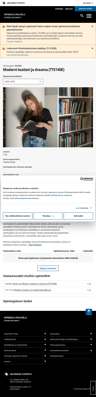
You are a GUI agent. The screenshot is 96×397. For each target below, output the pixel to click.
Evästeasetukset (56, 356)
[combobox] (23, 81)
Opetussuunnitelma (12, 76)
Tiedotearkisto (10, 339)
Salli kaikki (78, 216)
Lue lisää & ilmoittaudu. (18, 55)
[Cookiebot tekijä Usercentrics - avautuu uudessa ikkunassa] (82, 179)
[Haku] (82, 16)
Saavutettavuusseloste (59, 350)
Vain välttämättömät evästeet (17, 216)
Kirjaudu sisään (85, 9)
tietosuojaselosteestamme (26, 198)
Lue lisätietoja (82, 208)
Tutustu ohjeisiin (14, 41)
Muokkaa (46, 216)
